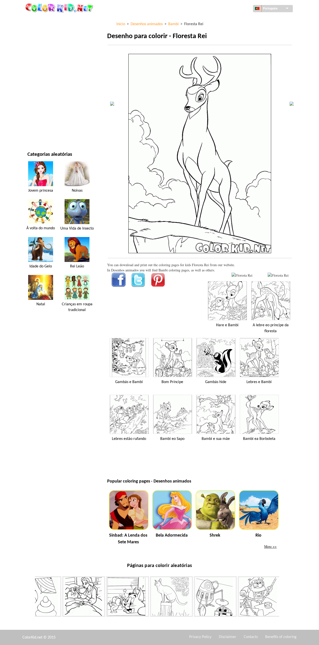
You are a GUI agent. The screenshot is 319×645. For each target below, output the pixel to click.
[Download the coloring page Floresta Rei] (278, 275)
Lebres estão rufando (129, 439)
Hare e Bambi (227, 325)
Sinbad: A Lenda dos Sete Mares (128, 539)
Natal (40, 304)
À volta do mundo (42, 30)
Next (282, 597)
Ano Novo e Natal (41, 112)
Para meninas (38, 71)
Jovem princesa (40, 191)
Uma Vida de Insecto (77, 229)
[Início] (59, 7)
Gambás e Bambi (129, 382)
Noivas (77, 191)
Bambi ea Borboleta (259, 439)
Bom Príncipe (172, 382)
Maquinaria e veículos (46, 20)
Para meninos (38, 91)
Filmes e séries (39, 122)
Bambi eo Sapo (172, 439)
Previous (31, 597)
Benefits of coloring (281, 637)
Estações (34, 81)
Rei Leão (77, 266)
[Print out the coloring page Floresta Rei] (242, 275)
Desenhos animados (44, 61)
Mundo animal (39, 50)
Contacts (251, 637)
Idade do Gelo (40, 266)
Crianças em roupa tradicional (77, 307)
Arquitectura (38, 40)
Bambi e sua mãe (216, 439)
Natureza (35, 132)
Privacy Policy (200, 637)
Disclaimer (227, 637)
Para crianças (38, 101)
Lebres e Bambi (259, 382)
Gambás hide (215, 382)
